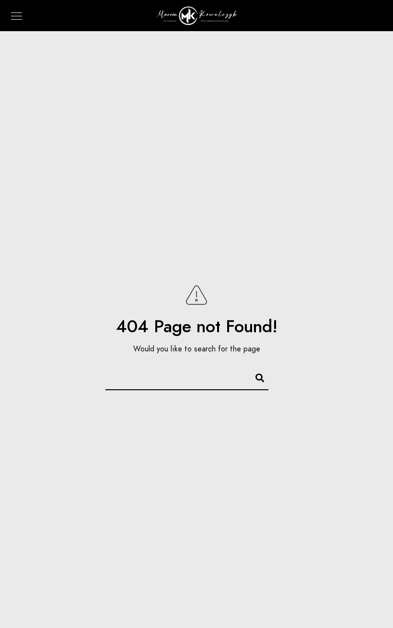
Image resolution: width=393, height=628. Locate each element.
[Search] (255, 376)
